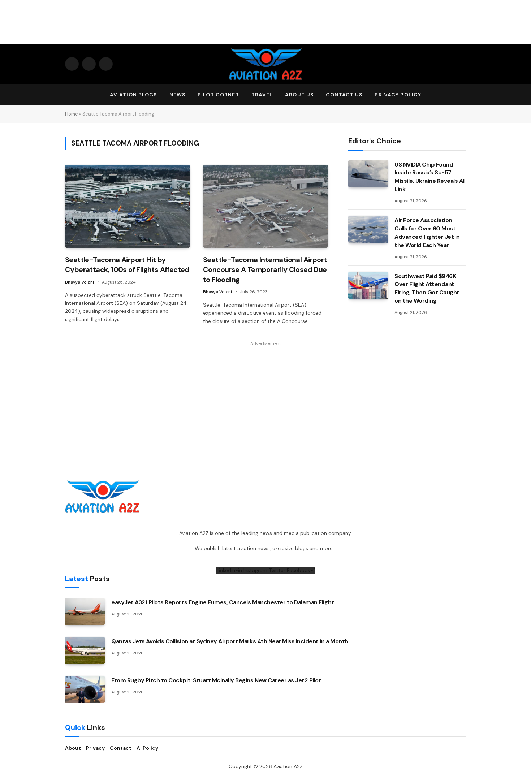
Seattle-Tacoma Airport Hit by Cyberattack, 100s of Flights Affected (127, 264)
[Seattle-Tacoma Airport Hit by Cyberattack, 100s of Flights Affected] (127, 206)
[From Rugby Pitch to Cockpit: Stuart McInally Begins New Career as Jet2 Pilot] (85, 689)
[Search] (462, 95)
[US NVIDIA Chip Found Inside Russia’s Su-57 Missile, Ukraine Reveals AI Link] (368, 173)
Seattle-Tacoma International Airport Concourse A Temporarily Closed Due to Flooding (265, 269)
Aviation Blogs (133, 94)
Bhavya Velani (79, 282)
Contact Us (344, 94)
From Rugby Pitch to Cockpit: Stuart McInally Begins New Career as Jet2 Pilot (216, 680)
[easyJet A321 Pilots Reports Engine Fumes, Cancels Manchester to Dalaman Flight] (85, 611)
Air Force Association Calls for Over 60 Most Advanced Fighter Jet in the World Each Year (427, 232)
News (177, 94)
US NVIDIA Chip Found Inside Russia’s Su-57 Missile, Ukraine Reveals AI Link (429, 177)
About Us (299, 94)
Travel (262, 94)
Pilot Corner (218, 94)
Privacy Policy (398, 94)
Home (71, 114)
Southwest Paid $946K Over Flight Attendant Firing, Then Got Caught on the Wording (426, 288)
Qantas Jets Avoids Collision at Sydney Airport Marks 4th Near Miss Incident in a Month (229, 641)
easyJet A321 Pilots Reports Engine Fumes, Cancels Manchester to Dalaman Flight (222, 602)
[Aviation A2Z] (265, 64)
